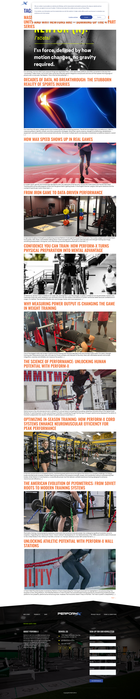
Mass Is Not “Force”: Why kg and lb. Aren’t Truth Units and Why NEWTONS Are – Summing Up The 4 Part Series (70, 21)
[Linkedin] (70, 648)
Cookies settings (73, 17)
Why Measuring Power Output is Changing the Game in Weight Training (69, 305)
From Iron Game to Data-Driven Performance (63, 192)
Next (113, 598)
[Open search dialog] (123, 4)
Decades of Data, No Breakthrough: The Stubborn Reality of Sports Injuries (67, 81)
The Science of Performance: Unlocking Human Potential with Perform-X (65, 363)
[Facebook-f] (60, 648)
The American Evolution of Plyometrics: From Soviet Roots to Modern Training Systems (70, 485)
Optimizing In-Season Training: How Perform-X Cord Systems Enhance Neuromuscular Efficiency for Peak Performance (69, 423)
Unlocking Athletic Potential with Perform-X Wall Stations (68, 543)
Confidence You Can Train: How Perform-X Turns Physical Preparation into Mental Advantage (66, 248)
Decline (99, 17)
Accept (86, 17)
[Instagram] (65, 648)
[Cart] (134, 3)
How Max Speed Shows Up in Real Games (58, 139)
